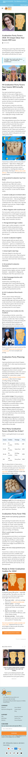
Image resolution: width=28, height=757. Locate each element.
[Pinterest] (6, 753)
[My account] (22, 8)
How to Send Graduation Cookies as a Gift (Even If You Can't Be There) (14, 669)
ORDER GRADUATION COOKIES (12, 632)
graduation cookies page (17, 602)
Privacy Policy (18, 735)
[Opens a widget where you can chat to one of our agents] (18, 748)
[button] (26, 8)
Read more (14, 678)
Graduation (23, 639)
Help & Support (24, 5)
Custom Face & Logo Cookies (6, 5)
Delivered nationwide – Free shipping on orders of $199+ (14, 2)
